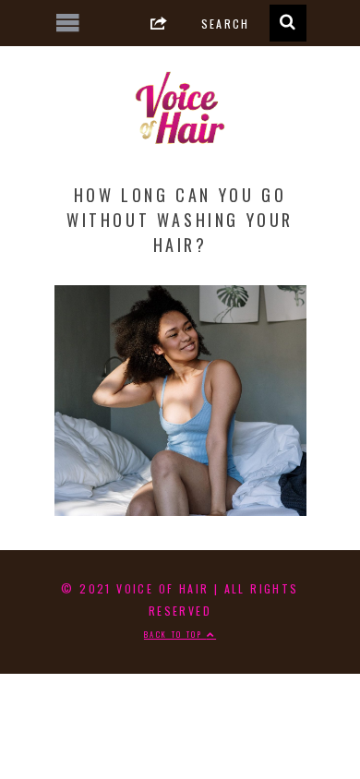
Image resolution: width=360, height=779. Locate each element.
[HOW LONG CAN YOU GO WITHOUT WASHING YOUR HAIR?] (180, 508)
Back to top (175, 634)
